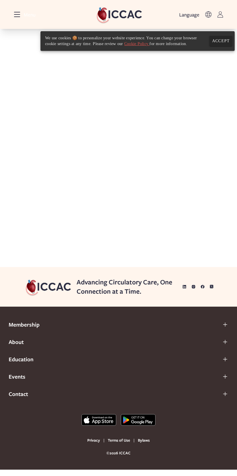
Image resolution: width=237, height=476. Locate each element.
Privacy (93, 440)
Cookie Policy (137, 44)
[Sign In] (220, 14)
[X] (212, 286)
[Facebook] (202, 286)
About (16, 342)
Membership (24, 324)
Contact (18, 394)
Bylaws (144, 440)
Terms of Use (119, 440)
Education (21, 359)
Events (17, 376)
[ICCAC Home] (118, 14)
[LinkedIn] (184, 286)
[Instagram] (193, 286)
